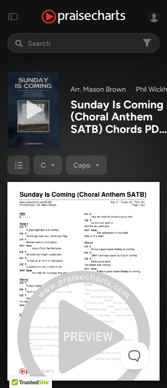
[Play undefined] (33, 110)
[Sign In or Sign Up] (154, 16)
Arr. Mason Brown (98, 89)
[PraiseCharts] (83, 17)
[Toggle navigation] (13, 16)
